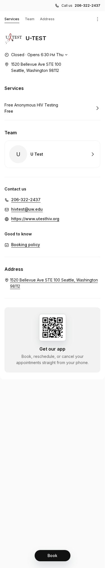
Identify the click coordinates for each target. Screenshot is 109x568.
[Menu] (97, 19)
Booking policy (25, 244)
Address (47, 19)
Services (11, 19)
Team (29, 19)
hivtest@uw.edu (27, 209)
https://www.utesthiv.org (35, 218)
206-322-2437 (87, 5)
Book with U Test (52, 154)
